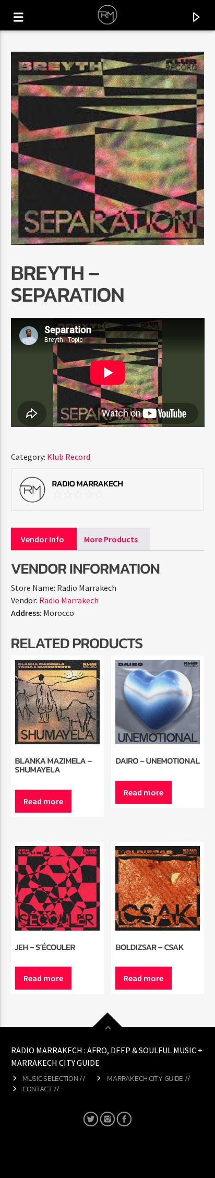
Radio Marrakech (69, 600)
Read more (43, 801)
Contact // (40, 1088)
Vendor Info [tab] (42, 539)
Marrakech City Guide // (148, 1078)
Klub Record (68, 456)
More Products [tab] (111, 539)
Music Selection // (54, 1078)
